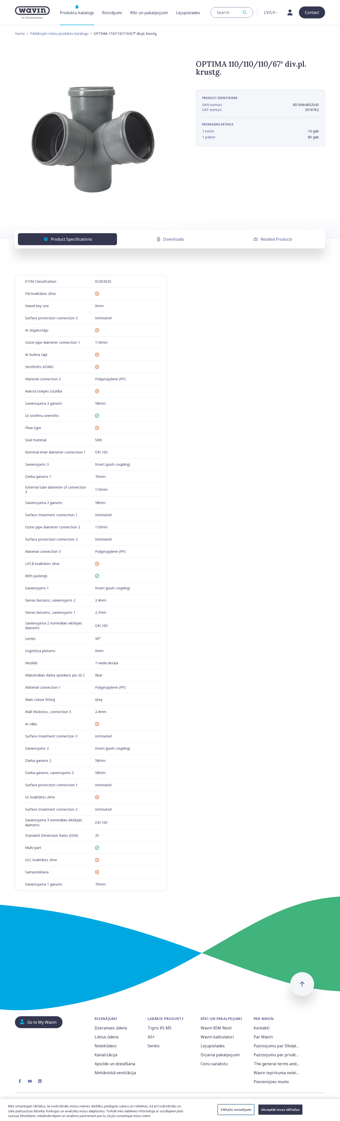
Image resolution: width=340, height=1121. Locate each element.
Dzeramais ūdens (111, 1028)
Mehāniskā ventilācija (115, 1072)
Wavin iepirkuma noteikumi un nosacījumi (277, 1072)
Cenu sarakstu (214, 1063)
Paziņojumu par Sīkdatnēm (277, 1046)
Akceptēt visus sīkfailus (280, 1109)
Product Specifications (71, 239)
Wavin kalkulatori (217, 1037)
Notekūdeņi (106, 1046)
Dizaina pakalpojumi (220, 1055)
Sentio (154, 1046)
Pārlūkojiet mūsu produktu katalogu (59, 33)
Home (20, 33)
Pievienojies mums (271, 1081)
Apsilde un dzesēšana (115, 1063)
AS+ (151, 1037)
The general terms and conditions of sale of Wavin (277, 1063)
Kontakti (262, 1028)
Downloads (173, 239)
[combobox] (232, 12)
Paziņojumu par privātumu (277, 1055)
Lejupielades (213, 1046)
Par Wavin (263, 1037)
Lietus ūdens (107, 1037)
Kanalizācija (106, 1055)
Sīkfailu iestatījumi (236, 1109)
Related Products (276, 239)
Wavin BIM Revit (216, 1028)
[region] (170, 1110)
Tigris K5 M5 (159, 1028)
